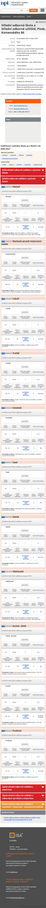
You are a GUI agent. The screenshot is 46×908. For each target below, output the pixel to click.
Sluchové (13, 155)
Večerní (11, 164)
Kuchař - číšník (19, 626)
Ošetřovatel (18, 571)
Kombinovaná (38, 164)
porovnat (25, 200)
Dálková (19, 164)
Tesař (15, 462)
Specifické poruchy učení (10, 158)
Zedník (16, 516)
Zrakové (5, 155)
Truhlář (16, 353)
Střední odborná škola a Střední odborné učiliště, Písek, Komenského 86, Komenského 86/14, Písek (22, 818)
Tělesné (21, 155)
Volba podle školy (19, 17)
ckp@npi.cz (14, 872)
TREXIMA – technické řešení (18, 849)
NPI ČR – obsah (14, 847)
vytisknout (42, 22)
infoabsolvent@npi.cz (17, 898)
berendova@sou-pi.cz (21, 109)
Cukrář (16, 298)
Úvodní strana (5, 17)
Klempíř (16, 186)
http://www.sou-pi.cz (20, 106)
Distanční (28, 164)
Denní (4, 164)
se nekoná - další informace (25, 227)
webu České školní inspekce (32, 94)
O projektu (13, 840)
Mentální (29, 155)
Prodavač (17, 730)
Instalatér (17, 407)
